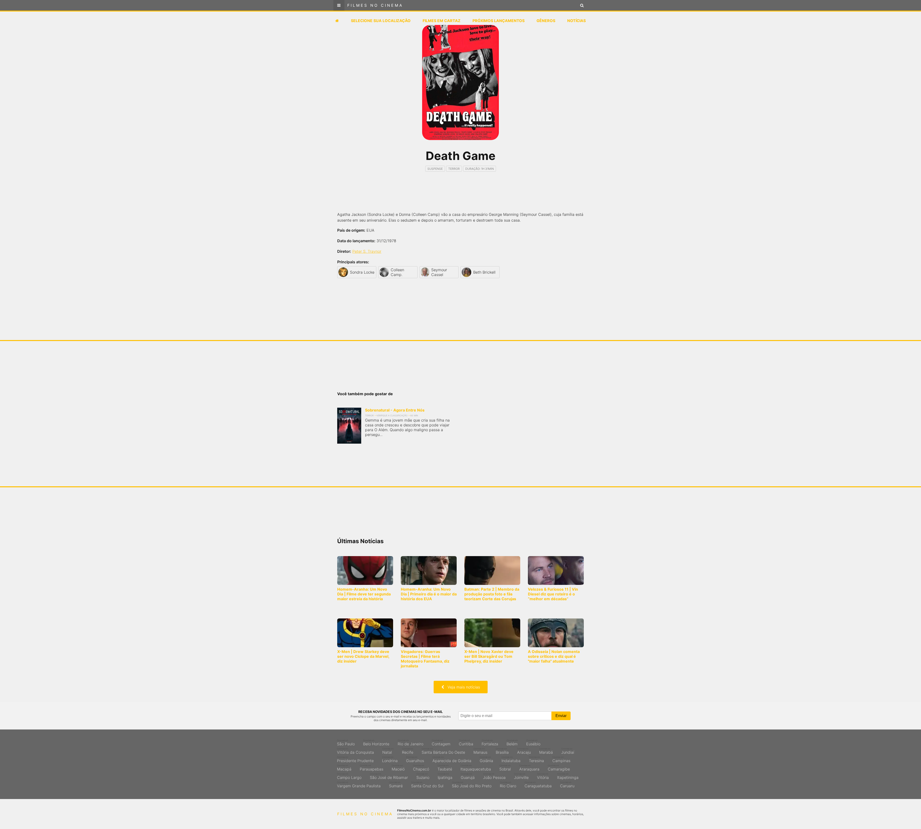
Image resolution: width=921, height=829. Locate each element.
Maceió (398, 767)
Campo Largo (349, 776)
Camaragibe (559, 767)
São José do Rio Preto (471, 784)
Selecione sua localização (381, 20)
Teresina (536, 759)
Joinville (521, 776)
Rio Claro (508, 784)
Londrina (390, 759)
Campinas (561, 759)
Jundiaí (567, 751)
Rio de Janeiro (410, 742)
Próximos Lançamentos (498, 20)
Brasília (502, 751)
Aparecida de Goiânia (451, 759)
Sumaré (396, 784)
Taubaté (444, 767)
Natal (388, 751)
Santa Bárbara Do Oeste (443, 751)
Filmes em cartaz (441, 20)
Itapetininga (568, 776)
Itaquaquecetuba (475, 767)
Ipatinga (445, 776)
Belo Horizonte (376, 742)
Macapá (344, 767)
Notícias (576, 20)
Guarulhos (415, 759)
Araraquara (529, 767)
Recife (407, 751)
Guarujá (468, 776)
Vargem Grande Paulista (359, 784)
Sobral (505, 767)
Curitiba (466, 742)
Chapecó (421, 767)
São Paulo (346, 742)
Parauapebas (371, 767)
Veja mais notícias (462, 687)
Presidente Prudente (355, 759)
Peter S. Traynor (366, 251)
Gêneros (546, 20)
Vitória (543, 776)
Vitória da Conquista (355, 751)
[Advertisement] (460, 196)
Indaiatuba (511, 759)
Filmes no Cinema (375, 5)
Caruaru (567, 784)
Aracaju (524, 751)
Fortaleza (490, 742)
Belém (512, 742)
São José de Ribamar (389, 776)
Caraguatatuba (538, 784)
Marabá (546, 751)
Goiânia (486, 759)
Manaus (480, 751)
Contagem (441, 742)
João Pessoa (494, 776)
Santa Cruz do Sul (427, 784)
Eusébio (533, 742)
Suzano (422, 776)
